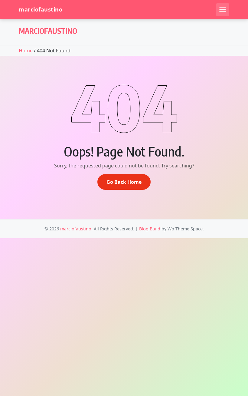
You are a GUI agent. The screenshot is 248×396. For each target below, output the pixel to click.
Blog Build (149, 229)
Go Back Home (124, 182)
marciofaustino (40, 9)
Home (26, 50)
